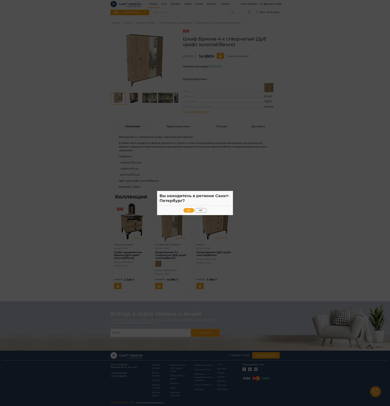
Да (188, 210)
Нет (201, 210)
